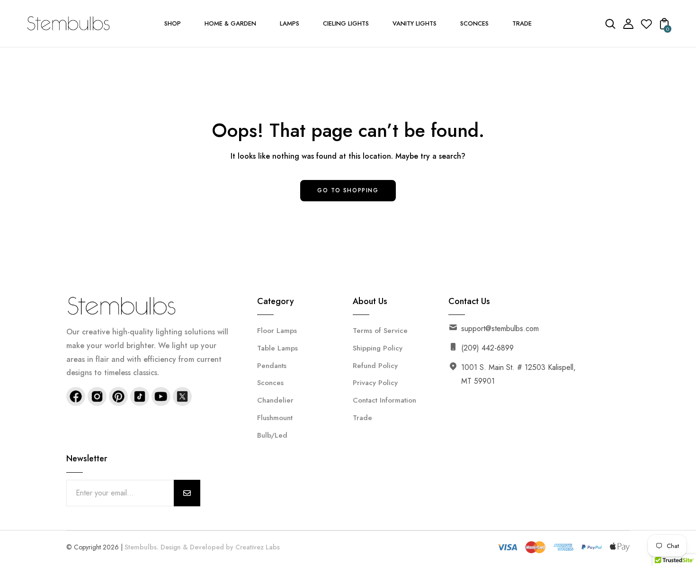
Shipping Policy (377, 348)
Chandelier (275, 400)
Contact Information (384, 400)
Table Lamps (277, 348)
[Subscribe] (187, 493)
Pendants (271, 365)
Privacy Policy (375, 382)
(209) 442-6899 (487, 347)
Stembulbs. (142, 547)
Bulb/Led (272, 435)
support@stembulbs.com (500, 328)
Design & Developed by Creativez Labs (220, 547)
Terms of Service (380, 330)
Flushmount (275, 418)
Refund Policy (375, 365)
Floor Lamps (277, 330)
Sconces (270, 382)
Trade (362, 418)
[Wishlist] (646, 26)
